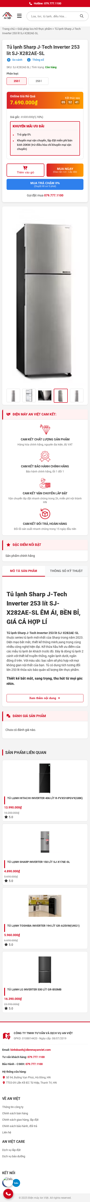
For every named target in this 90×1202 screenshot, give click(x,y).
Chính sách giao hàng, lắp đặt (20, 1119)
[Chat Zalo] (8, 1182)
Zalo (16, 1183)
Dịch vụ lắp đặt (11, 1150)
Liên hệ (6, 1132)
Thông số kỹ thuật (66, 571)
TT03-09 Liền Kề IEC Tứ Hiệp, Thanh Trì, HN (31, 1082)
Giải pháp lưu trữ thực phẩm (34, 28)
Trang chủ (8, 28)
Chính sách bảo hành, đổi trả (19, 1126)
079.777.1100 (53, 195)
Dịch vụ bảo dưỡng (13, 1156)
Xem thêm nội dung (43, 698)
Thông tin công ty (12, 1107)
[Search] (81, 16)
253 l (39, 81)
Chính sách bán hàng (15, 1113)
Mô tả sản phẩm (23, 571)
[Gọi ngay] (8, 1194)
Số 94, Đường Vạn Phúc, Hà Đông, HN (28, 1077)
